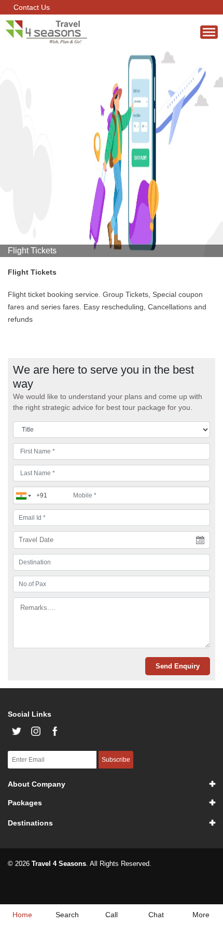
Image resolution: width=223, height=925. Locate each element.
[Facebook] (54, 731)
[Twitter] (16, 731)
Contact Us (31, 7)
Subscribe (116, 759)
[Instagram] (35, 731)
